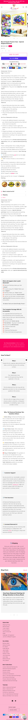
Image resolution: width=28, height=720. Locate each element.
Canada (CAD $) (13, 709)
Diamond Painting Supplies (9, 668)
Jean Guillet (5, 650)
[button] (1, 7)
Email (12, 173)
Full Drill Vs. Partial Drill (8, 692)
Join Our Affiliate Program (9, 636)
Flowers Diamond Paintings (9, 679)
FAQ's (4, 633)
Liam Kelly (5, 657)
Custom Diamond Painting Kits (10, 667)
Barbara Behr (6, 643)
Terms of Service (7, 631)
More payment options (14, 61)
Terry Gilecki (6, 660)
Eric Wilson (5, 646)
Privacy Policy (6, 630)
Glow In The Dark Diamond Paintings (12, 675)
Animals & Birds (6, 670)
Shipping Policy (6, 624)
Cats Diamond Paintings (8, 677)
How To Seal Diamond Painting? (10, 694)
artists (10, 530)
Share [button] (4, 197)
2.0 (15, 155)
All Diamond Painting (12, 719)
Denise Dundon (6, 645)
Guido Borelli (6, 648)
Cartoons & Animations (8, 673)
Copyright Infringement (8, 635)
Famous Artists (6, 672)
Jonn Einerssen (6, 655)
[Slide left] (10, 38)
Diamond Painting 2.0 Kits (9, 690)
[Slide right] (17, 38)
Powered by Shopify (19, 719)
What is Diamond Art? (8, 688)
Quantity (3, 48)
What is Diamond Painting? (9, 687)
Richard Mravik (6, 658)
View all (25, 570)
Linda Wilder (6, 651)
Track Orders (6, 628)
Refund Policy (6, 626)
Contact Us (15, 484)
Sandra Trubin (6, 653)
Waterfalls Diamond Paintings (10, 680)
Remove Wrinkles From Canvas (10, 695)
